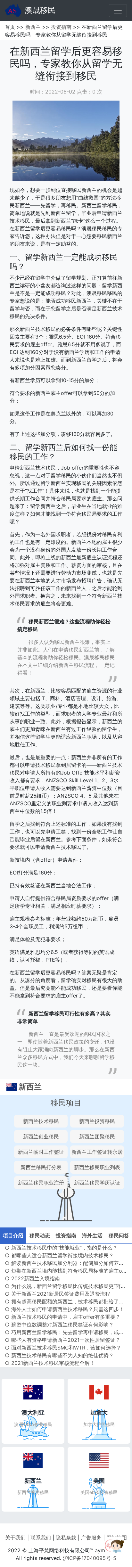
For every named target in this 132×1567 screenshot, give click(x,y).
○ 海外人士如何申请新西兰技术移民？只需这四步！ (64, 1309)
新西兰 (33, 27)
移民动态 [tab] (39, 1235)
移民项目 (66, 1102)
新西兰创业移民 (41, 1136)
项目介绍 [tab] (13, 1235)
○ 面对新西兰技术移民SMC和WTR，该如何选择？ (63, 1347)
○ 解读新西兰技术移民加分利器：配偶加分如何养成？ (67, 1263)
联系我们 (40, 1537)
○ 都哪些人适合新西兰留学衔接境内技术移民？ (59, 1255)
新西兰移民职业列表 (97, 1167)
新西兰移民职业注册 (41, 1182)
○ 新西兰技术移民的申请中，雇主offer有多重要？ (62, 1317)
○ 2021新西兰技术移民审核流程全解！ (50, 1363)
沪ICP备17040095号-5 (89, 1558)
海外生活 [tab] (92, 1235)
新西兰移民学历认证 (97, 1182)
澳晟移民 (40, 10)
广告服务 (91, 1537)
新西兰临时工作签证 (41, 1152)
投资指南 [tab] (66, 1235)
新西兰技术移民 (41, 1121)
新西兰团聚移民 (97, 1136)
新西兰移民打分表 (41, 1167)
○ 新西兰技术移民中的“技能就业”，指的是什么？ (61, 1247)
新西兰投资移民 (97, 1121)
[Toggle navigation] (118, 10)
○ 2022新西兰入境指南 (32, 1278)
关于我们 (15, 1537)
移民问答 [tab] (119, 1235)
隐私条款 (66, 1537)
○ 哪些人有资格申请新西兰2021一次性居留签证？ (62, 1340)
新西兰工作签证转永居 (97, 1152)
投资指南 (61, 27)
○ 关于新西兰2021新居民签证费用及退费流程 (57, 1294)
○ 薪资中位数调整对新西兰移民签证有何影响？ (59, 1324)
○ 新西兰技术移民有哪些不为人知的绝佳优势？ (59, 1355)
